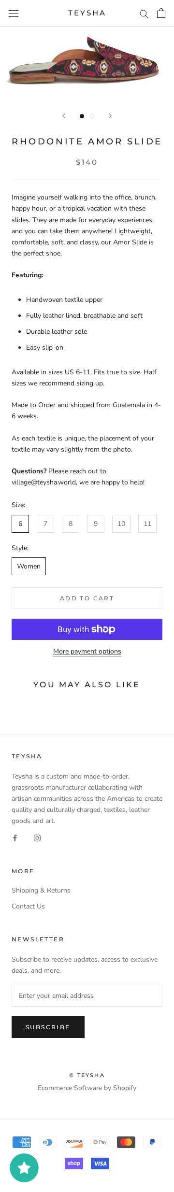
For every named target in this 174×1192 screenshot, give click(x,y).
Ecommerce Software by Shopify (87, 1088)
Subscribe (48, 1027)
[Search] (144, 13)
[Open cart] (161, 13)
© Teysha (87, 1075)
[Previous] (63, 116)
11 (147, 523)
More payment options (87, 651)
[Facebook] (15, 837)
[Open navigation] (13, 13)
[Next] (110, 116)
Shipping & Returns (41, 890)
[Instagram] (37, 837)
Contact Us (28, 906)
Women (29, 566)
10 (121, 523)
